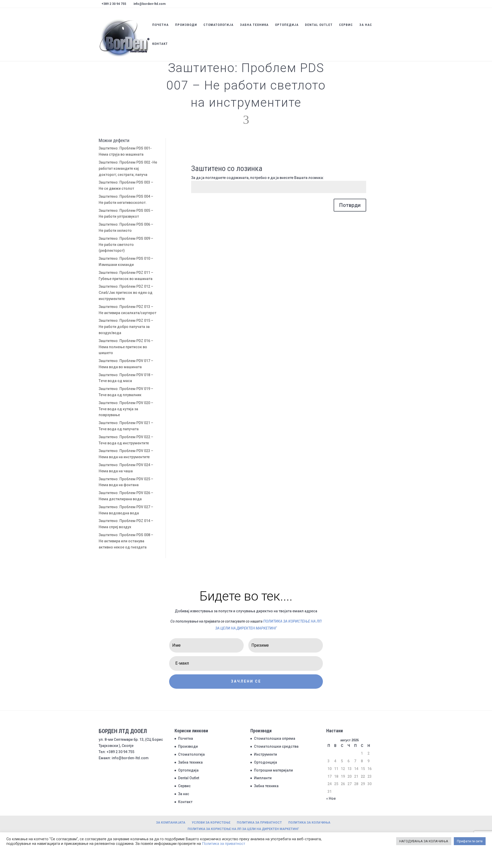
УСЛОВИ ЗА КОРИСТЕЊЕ (211, 822)
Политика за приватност (223, 843)
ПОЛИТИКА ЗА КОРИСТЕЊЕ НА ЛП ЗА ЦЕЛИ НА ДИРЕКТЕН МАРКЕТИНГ (243, 829)
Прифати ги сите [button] (470, 841)
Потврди (350, 205)
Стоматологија (218, 25)
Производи (186, 25)
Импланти (263, 778)
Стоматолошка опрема (274, 738)
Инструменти (265, 754)
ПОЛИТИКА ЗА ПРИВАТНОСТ (259, 822)
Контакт (160, 44)
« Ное (331, 798)
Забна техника (254, 25)
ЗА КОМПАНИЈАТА (170, 822)
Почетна (160, 25)
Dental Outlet (319, 25)
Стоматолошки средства (276, 746)
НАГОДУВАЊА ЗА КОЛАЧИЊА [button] (423, 841)
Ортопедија (287, 25)
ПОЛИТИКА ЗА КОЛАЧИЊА (309, 822)
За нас (365, 25)
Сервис (346, 25)
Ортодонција (265, 762)
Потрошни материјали (273, 770)
